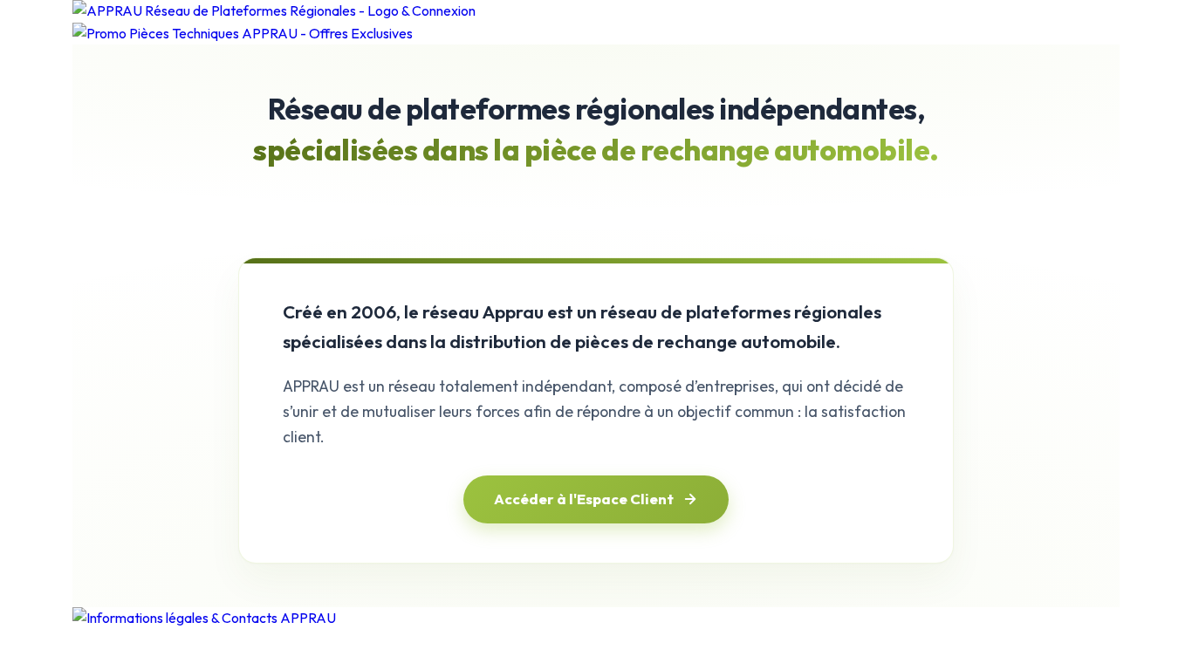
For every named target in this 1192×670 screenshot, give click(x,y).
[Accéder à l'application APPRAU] (596, 11)
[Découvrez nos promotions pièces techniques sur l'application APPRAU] (596, 34)
